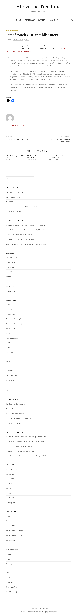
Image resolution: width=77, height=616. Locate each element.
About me (54, 20)
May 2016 (9, 277)
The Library (30, 20)
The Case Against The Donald (18, 139)
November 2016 (11, 258)
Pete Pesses (10, 239)
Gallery (41, 20)
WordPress (31, 612)
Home (18, 20)
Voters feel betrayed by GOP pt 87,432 (33, 225)
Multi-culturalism (12, 338)
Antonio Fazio (10, 234)
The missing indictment (14, 211)
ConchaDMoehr (11, 225)
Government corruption (14, 319)
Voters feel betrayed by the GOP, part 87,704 (21, 207)
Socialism (9, 343)
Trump (8, 348)
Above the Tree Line (38, 7)
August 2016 (10, 267)
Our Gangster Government (15, 192)
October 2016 (10, 262)
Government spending (14, 324)
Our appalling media (13, 197)
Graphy (43, 612)
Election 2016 (10, 314)
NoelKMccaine (11, 244)
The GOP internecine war (15, 202)
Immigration (10, 328)
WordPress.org (11, 380)
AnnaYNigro (10, 230)
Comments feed (11, 375)
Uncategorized (12, 31)
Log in (8, 366)
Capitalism (9, 304)
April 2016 (9, 281)
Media (8, 333)
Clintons (9, 309)
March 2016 (10, 286)
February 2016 (11, 291)
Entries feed (10, 371)
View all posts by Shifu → (15, 125)
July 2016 (9, 272)
